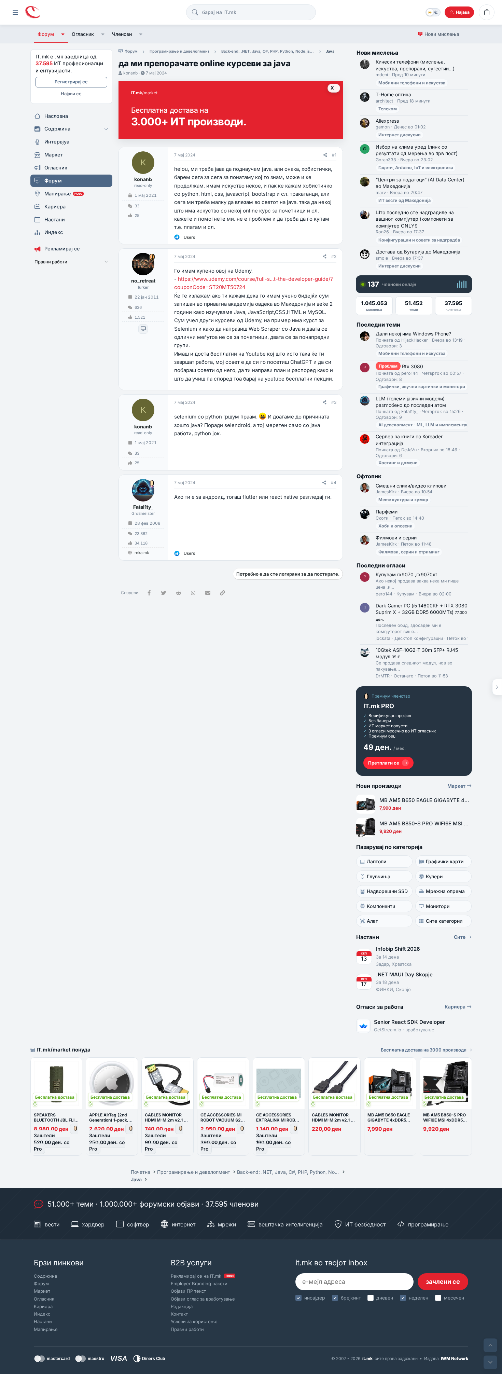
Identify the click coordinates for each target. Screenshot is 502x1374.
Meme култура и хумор (403, 499)
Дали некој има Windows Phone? (413, 333)
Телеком (387, 108)
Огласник (83, 34)
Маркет (457, 786)
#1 (334, 154)
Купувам (405, 593)
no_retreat (143, 281)
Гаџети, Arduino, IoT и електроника (415, 167)
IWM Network (454, 1358)
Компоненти (381, 906)
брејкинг (351, 1298)
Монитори (437, 906)
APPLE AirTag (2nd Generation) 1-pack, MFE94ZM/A (108, 1120)
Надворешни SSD (387, 891)
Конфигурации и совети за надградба (419, 240)
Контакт (179, 1314)
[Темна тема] (433, 12)
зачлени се (443, 1281)
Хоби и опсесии (395, 525)
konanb (130, 72)
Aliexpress (387, 121)
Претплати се (383, 763)
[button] (63, 34)
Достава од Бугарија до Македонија (418, 252)
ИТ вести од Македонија (404, 200)
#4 (333, 482)
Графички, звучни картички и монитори (421, 386)
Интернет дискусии (399, 134)
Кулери (434, 876)
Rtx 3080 (401, 366)
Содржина (45, 1276)
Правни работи (187, 1329)
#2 (333, 256)
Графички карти (444, 861)
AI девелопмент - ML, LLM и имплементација (426, 424)
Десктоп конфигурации (418, 638)
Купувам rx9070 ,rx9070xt (406, 574)
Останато (404, 675)
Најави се (71, 93)
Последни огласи (381, 565)
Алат (372, 921)
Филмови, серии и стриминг (409, 551)
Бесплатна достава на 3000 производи (424, 1050)
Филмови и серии (396, 537)
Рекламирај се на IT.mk (202, 1276)
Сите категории (444, 921)
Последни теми (378, 324)
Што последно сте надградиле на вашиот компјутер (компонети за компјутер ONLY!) (415, 219)
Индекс (42, 1314)
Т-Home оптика (393, 94)
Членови (122, 34)
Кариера (456, 1006)
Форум (46, 34)
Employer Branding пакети (199, 1283)
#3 (333, 402)
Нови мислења (441, 34)
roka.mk (142, 552)
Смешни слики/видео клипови (411, 486)
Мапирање (46, 1329)
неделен (418, 1298)
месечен (454, 1298)
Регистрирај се (71, 81)
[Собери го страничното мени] (15, 12)
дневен (384, 1298)
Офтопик (369, 476)
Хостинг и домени (398, 462)
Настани (43, 1321)
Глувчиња (378, 876)
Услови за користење (194, 1321)
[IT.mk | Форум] (32, 12)
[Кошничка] (486, 12)
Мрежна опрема (445, 891)
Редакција (182, 1306)
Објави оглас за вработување (203, 1299)
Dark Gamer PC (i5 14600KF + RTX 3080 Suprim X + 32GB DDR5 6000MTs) (422, 612)
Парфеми (387, 511)
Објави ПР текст (188, 1291)
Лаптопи (376, 861)
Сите (460, 937)
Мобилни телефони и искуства (411, 82)
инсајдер (314, 1298)
